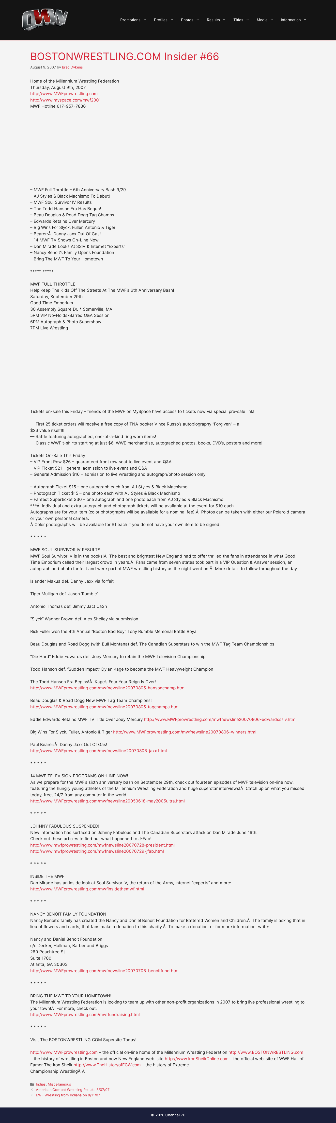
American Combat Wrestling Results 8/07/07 (72, 1090)
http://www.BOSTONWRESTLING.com (266, 1052)
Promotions (130, 19)
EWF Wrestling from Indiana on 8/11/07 (68, 1095)
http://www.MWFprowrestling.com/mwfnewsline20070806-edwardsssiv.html (220, 719)
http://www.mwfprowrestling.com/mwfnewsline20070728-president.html (102, 845)
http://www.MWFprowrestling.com (64, 93)
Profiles (161, 19)
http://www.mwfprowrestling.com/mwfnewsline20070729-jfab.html (97, 851)
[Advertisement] (168, 150)
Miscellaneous (59, 1084)
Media (262, 19)
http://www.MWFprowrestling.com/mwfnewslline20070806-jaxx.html (98, 750)
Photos (187, 19)
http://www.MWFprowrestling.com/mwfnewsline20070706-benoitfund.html (105, 970)
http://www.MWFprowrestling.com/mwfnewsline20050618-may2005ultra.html (107, 801)
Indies (41, 1084)
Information (291, 19)
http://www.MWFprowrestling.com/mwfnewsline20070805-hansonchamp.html (107, 687)
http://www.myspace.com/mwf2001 (65, 100)
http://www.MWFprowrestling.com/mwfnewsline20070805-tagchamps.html (105, 706)
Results (213, 19)
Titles (238, 19)
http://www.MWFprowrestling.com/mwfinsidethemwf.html (87, 888)
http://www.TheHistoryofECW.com (107, 1064)
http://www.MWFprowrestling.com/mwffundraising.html (85, 1014)
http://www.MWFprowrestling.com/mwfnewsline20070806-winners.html (184, 732)
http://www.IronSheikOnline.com (197, 1058)
